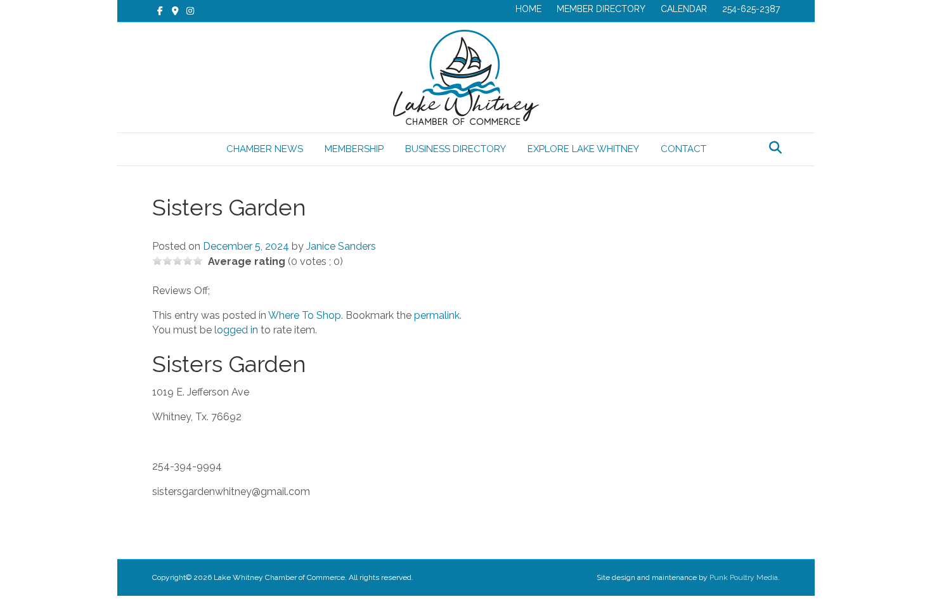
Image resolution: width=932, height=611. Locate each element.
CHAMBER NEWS (264, 149)
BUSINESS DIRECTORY (455, 149)
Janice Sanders (341, 246)
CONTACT (683, 149)
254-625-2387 (751, 9)
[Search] (772, 147)
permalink (437, 315)
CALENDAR (684, 9)
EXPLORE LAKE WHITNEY (583, 149)
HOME (528, 9)
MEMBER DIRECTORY (601, 9)
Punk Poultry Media (743, 577)
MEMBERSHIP (354, 149)
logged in (236, 330)
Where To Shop (304, 315)
